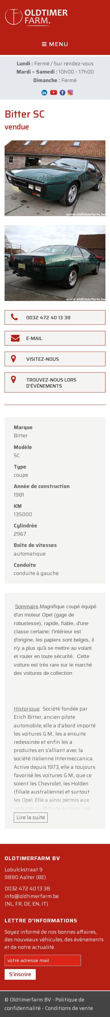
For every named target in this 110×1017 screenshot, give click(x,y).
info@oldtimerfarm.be (32, 896)
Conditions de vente (69, 1008)
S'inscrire (20, 974)
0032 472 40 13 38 (27, 888)
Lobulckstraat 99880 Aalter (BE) (25, 873)
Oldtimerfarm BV (30, 1000)
